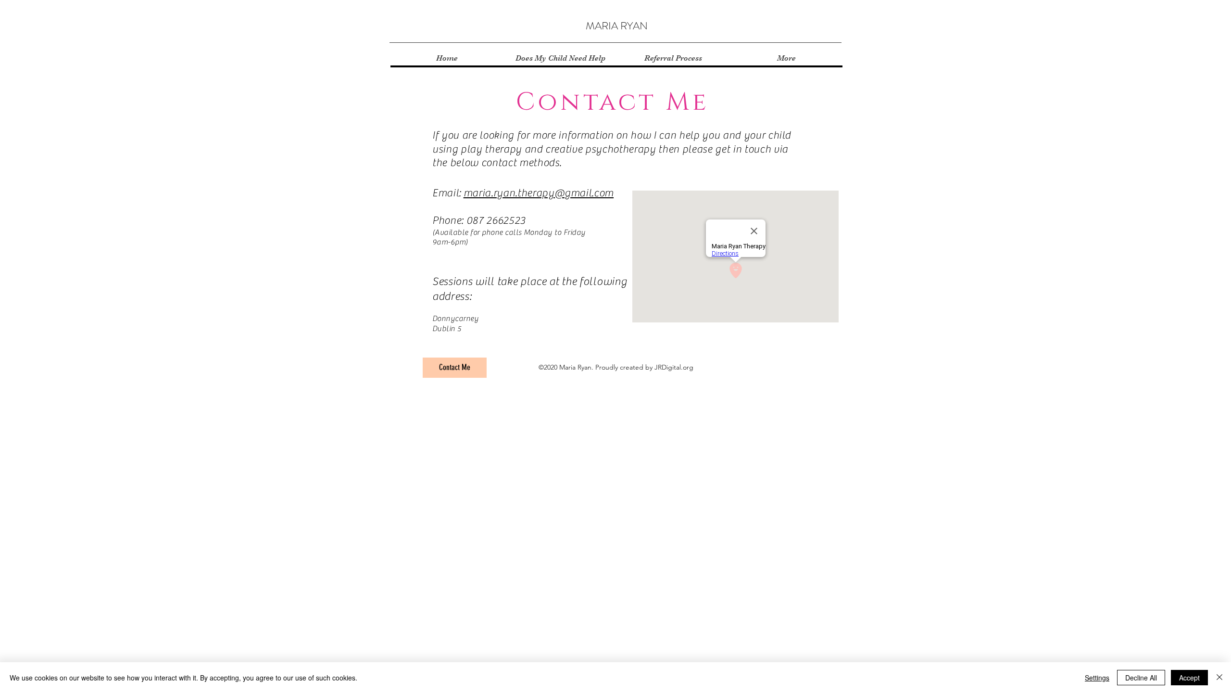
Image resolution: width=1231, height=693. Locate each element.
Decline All (1141, 677)
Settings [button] (1097, 677)
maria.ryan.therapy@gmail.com (539, 193)
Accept (1189, 677)
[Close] (1219, 677)
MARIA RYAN (617, 25)
